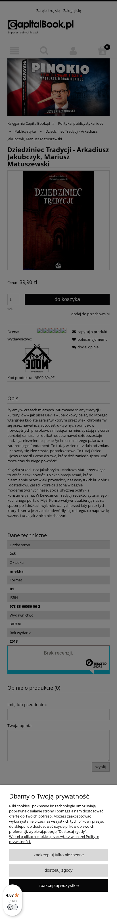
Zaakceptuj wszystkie (59, 885)
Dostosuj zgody (59, 870)
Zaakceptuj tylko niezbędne (59, 854)
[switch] (12, 907)
